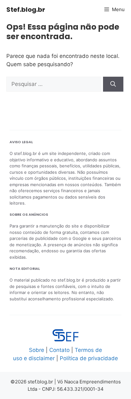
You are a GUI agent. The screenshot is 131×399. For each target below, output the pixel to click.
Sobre (36, 350)
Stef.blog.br (25, 9)
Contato (59, 350)
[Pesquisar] (113, 84)
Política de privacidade (89, 358)
